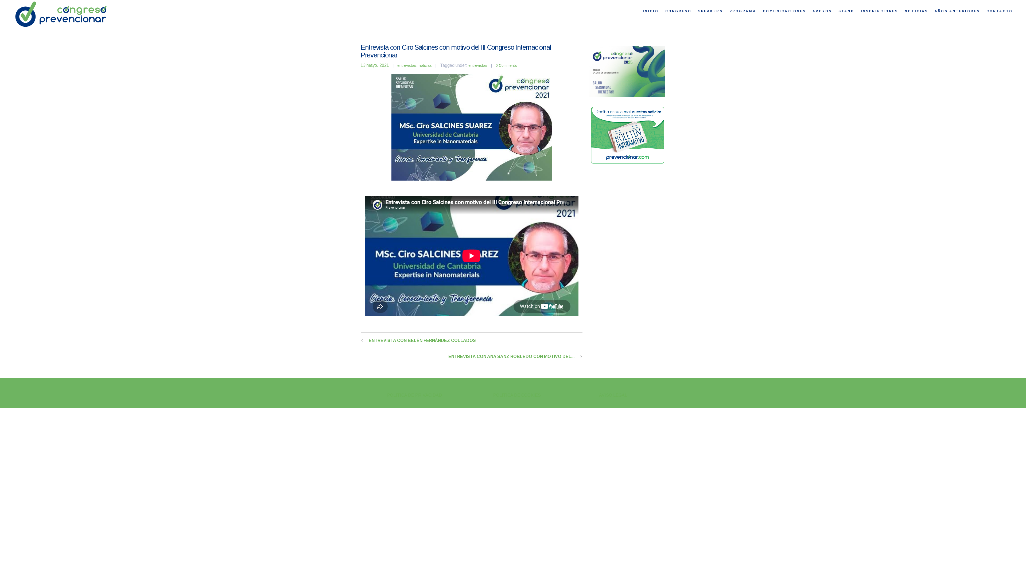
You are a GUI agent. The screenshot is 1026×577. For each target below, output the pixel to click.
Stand (846, 11)
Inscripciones (879, 11)
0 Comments (506, 65)
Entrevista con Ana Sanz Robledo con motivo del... (511, 356)
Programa (742, 11)
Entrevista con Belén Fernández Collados (422, 340)
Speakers (710, 11)
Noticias (916, 11)
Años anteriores (957, 11)
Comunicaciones (784, 11)
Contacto (999, 11)
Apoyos (822, 11)
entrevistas (406, 65)
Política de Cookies (517, 395)
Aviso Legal (613, 395)
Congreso (678, 11)
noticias (425, 65)
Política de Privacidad (414, 395)
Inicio (651, 11)
